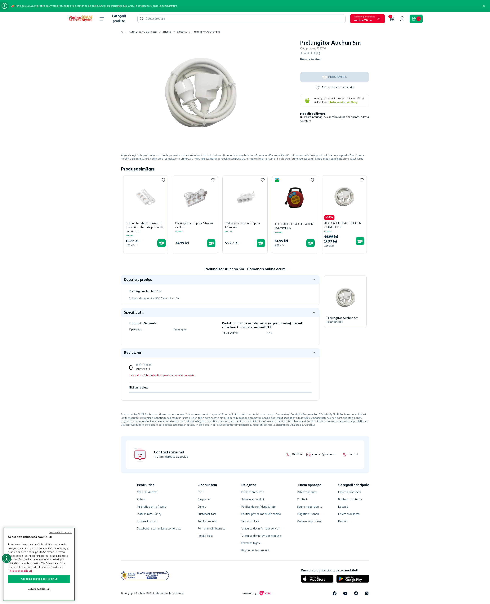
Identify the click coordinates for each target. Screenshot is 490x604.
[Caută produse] (142, 19)
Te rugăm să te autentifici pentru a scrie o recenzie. (162, 375)
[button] (367, 18)
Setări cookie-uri (39, 589)
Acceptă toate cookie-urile (39, 579)
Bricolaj (167, 31)
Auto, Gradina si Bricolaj (143, 31)
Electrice (182, 31)
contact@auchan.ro (324, 454)
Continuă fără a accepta (60, 533)
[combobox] (241, 19)
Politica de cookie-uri (20, 571)
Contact (353, 454)
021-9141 (297, 454)
